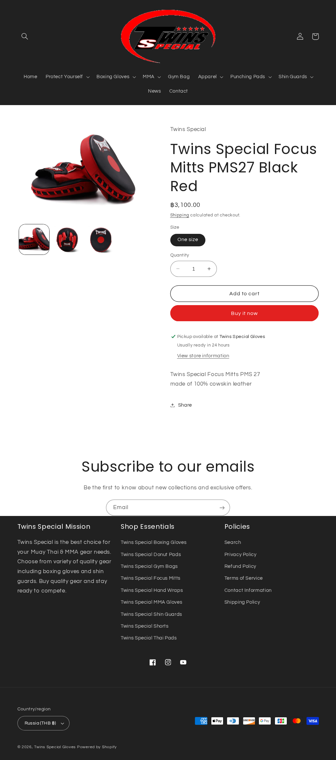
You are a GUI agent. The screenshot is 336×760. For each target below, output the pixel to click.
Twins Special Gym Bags (149, 566)
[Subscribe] (222, 508)
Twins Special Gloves (55, 747)
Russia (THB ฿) (40, 723)
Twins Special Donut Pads (151, 554)
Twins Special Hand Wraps (152, 590)
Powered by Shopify (97, 747)
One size (188, 239)
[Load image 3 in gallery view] (101, 239)
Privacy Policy (240, 554)
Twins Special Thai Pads (149, 638)
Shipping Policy (242, 602)
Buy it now (244, 313)
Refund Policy (240, 566)
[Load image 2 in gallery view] (68, 239)
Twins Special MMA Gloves (151, 602)
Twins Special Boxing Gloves (153, 542)
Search (232, 542)
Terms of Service (243, 578)
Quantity (179, 255)
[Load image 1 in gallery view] (34, 239)
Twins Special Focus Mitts (150, 578)
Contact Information (248, 590)
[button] (24, 36)
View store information (203, 355)
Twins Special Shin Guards (151, 614)
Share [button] (185, 405)
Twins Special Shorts (145, 626)
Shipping (179, 215)
